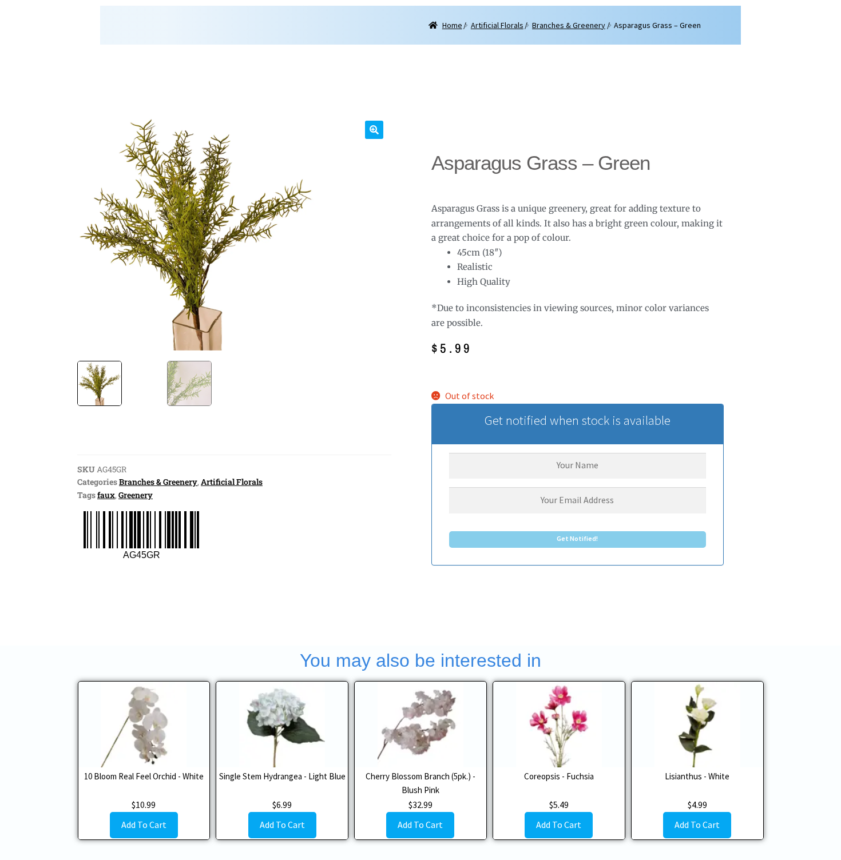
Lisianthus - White (697, 776)
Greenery (135, 494)
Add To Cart (143, 824)
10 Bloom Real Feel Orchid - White (144, 776)
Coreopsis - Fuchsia (559, 776)
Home (452, 25)
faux (106, 494)
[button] (374, 130)
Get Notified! (577, 538)
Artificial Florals (497, 25)
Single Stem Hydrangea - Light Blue (282, 776)
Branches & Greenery (568, 25)
